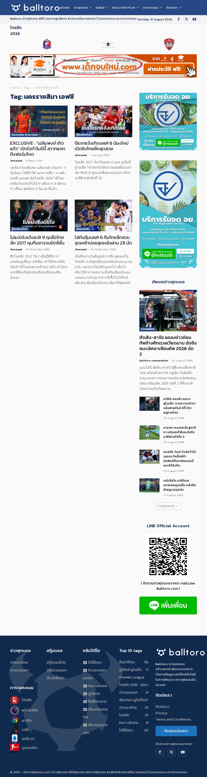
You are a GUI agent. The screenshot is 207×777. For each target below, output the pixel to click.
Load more (166, 506)
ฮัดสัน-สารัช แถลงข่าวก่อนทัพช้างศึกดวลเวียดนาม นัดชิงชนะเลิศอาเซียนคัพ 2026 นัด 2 (168, 345)
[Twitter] (186, 19)
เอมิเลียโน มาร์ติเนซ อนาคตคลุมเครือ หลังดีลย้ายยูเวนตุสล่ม (179, 485)
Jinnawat (16, 161)
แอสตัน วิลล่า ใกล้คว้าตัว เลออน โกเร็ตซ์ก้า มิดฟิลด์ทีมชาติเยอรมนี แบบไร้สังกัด (179, 459)
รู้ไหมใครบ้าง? (84, 135)
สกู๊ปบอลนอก (56, 670)
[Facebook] (178, 19)
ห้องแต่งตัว (82, 229)
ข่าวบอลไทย (147, 329)
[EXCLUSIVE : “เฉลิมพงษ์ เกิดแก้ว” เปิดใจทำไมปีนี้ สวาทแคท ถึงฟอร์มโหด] (39, 121)
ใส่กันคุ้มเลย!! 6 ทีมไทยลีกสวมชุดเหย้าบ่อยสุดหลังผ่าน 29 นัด (103, 240)
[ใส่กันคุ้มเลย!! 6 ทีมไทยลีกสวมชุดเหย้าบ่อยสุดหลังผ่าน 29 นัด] (103, 215)
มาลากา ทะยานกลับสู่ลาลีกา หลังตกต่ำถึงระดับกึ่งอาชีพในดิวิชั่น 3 (179, 432)
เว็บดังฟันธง (55, 678)
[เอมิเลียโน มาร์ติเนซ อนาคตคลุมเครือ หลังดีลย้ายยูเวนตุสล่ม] (149, 485)
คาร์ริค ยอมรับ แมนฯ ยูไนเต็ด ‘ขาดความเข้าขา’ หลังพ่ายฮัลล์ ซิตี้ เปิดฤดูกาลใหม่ (179, 406)
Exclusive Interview (25, 135)
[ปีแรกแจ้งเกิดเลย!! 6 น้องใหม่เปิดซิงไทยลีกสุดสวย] (103, 121)
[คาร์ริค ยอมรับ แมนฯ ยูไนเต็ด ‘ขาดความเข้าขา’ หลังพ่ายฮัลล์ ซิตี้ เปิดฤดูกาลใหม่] (149, 404)
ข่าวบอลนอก (19, 670)
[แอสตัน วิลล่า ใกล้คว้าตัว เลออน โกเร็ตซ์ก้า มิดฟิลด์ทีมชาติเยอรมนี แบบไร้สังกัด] (149, 457)
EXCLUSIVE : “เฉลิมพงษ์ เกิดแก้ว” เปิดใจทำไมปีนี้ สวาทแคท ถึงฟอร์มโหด (37, 149)
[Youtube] (194, 19)
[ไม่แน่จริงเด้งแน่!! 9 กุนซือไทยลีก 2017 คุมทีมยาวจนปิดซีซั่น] (39, 215)
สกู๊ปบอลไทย (56, 662)
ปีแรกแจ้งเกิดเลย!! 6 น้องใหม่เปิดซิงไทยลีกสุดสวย (101, 146)
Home (14, 87)
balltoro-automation (153, 360)
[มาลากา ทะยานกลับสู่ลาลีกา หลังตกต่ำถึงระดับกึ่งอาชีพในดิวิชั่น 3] (149, 432)
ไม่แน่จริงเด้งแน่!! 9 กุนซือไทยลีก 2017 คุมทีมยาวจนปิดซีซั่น (37, 240)
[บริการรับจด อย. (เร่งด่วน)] (168, 148)
